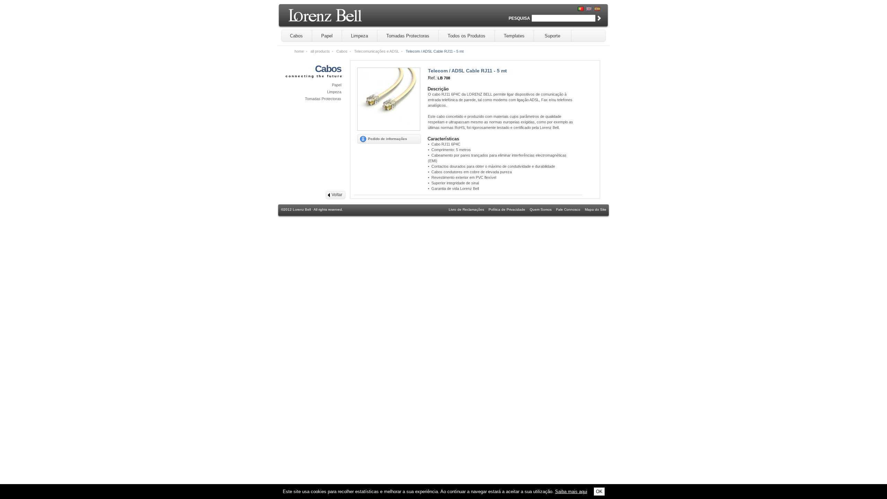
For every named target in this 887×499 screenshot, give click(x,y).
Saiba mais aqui (571, 491)
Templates (514, 35)
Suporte (552, 35)
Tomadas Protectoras (407, 35)
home (299, 51)
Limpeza (359, 35)
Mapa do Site (595, 209)
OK (599, 491)
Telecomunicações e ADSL (376, 51)
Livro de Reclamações (466, 209)
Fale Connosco (568, 209)
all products (320, 51)
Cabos (296, 35)
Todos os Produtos (466, 35)
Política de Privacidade (507, 209)
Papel (327, 35)
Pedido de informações (387, 139)
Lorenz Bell (343, 18)
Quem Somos (541, 209)
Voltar (337, 194)
